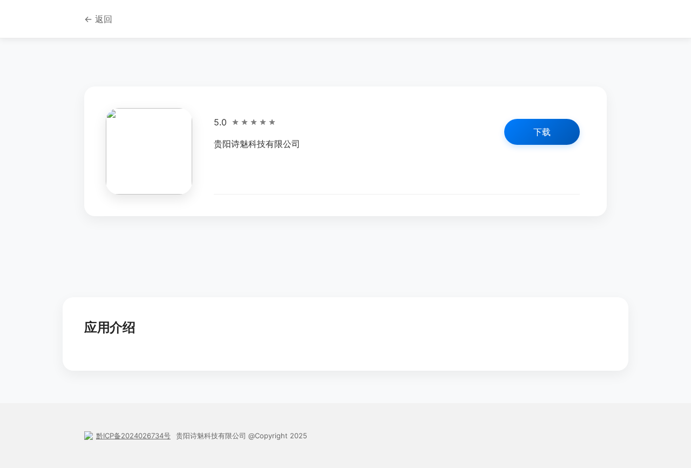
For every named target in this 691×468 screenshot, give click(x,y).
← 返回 (98, 19)
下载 (542, 131)
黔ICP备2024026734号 (133, 435)
